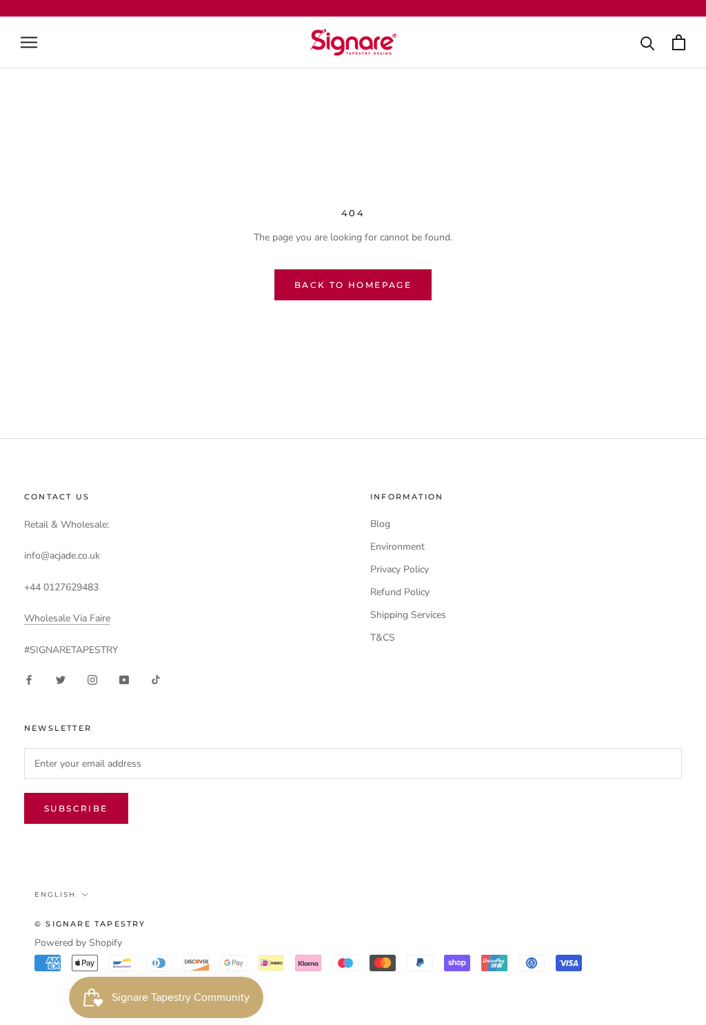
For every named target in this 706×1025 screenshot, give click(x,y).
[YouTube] (124, 679)
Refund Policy (400, 592)
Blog (380, 523)
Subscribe (76, 808)
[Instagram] (92, 679)
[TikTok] (156, 679)
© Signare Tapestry (90, 924)
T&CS (382, 637)
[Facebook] (29, 679)
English (55, 894)
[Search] (648, 42)
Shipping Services (408, 614)
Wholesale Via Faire (67, 618)
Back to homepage (353, 285)
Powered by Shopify (78, 942)
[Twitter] (60, 679)
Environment (397, 546)
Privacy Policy (399, 569)
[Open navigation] (29, 42)
